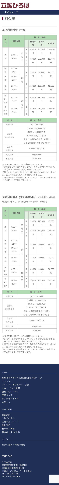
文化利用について (10, 421)
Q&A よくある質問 (11, 388)
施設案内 (6, 415)
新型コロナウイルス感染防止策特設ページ (22, 378)
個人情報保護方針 (10, 398)
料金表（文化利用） (11, 432)
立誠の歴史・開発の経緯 (13, 445)
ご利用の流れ (8, 418)
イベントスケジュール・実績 (16, 385)
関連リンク (7, 395)
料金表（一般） (9, 428)
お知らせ (6, 402)
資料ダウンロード (10, 392)
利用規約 (6, 425)
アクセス (6, 381)
